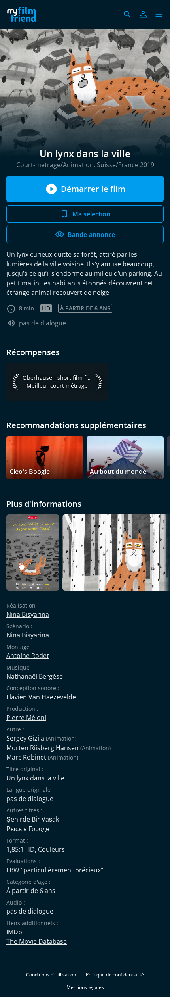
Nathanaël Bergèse (34, 676)
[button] (159, 14)
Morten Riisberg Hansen (42, 747)
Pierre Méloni (26, 717)
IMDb (14, 932)
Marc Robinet (26, 757)
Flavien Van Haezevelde (41, 697)
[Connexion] (143, 14)
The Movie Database (36, 941)
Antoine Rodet (27, 655)
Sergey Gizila (25, 738)
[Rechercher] (127, 14)
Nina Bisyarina (27, 614)
